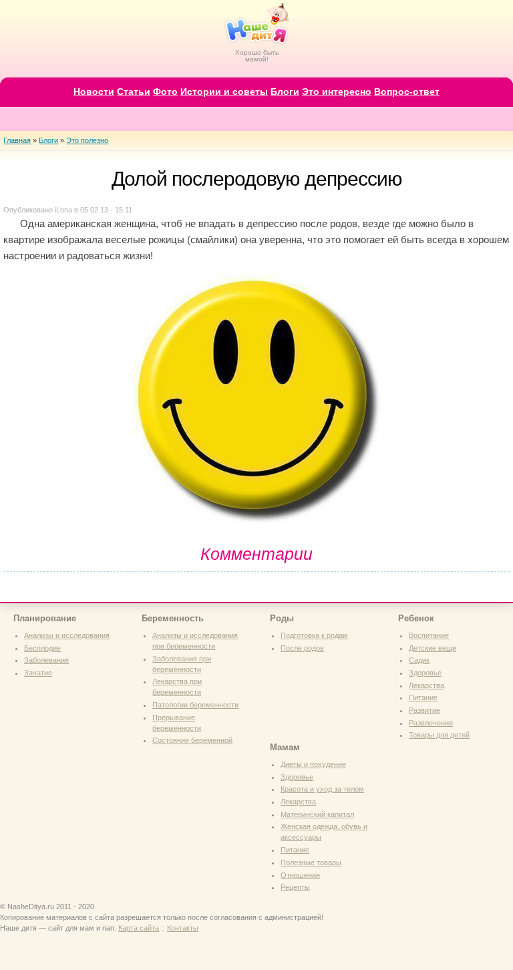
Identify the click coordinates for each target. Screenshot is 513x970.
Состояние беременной (192, 740)
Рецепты (295, 887)
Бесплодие (42, 648)
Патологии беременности (195, 705)
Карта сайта (138, 928)
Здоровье (425, 673)
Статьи (133, 91)
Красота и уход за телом (322, 789)
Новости (93, 91)
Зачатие (38, 673)
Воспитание (429, 635)
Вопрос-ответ (407, 91)
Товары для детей (439, 735)
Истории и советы (224, 91)
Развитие (424, 710)
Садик (419, 660)
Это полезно (87, 140)
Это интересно (336, 91)
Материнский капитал (317, 814)
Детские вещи (432, 648)
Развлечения (431, 723)
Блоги (285, 91)
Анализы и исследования (67, 635)
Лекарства (426, 685)
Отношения (300, 875)
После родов (302, 648)
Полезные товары (311, 862)
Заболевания (46, 660)
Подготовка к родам (314, 635)
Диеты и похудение (313, 764)
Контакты (182, 928)
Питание (423, 697)
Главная (17, 140)
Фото (165, 91)
